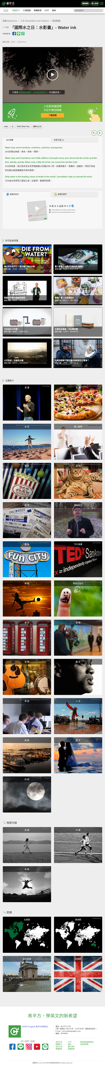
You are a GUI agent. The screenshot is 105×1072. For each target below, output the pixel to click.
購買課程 (85, 3)
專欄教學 (37, 10)
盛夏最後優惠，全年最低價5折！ (34, 92)
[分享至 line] (18, 33)
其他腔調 (56, 21)
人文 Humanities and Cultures (34, 21)
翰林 (54, 10)
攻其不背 (59, 1042)
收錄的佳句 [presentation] (14, 194)
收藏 (7, 27)
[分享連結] (23, 33)
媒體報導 (71, 1049)
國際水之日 (37, 126)
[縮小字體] (99, 132)
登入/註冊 (95, 3)
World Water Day (23, 126)
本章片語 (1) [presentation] (59, 140)
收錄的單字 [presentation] (62, 194)
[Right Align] (101, 3)
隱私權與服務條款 (86, 1042)
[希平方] (8, 3)
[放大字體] (94, 132)
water (6, 126)
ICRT (47, 10)
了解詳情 (52, 115)
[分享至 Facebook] (14, 33)
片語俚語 (27, 10)
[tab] (26, 139)
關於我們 (71, 1047)
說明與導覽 (84, 1044)
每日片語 (59, 1047)
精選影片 (16, 10)
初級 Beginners (10, 21)
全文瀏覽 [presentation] (9, 140)
